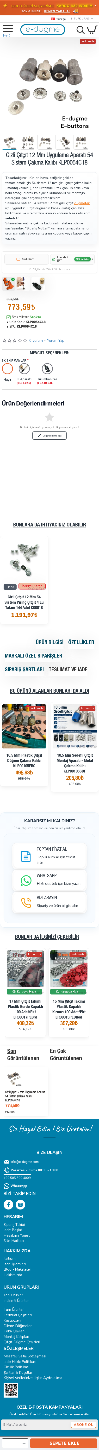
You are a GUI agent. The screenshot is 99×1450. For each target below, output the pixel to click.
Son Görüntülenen (23, 1055)
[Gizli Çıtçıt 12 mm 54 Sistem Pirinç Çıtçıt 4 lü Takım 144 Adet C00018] (24, 560)
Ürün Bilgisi (49, 643)
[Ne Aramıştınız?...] (79, 30)
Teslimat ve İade (68, 670)
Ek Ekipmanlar (14, 361)
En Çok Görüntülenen (66, 1055)
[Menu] (5, 30)
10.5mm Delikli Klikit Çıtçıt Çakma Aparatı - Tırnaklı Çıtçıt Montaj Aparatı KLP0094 (24, 771)
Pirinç (10, 587)
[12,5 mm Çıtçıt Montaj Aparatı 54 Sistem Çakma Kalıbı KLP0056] (75, 726)
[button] (63, 1443)
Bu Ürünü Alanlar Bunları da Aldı (49, 691)
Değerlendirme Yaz (52, 435)
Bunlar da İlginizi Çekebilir (47, 937)
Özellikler (81, 643)
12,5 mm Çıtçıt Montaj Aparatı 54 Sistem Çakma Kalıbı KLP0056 (74, 761)
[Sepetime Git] (92, 30)
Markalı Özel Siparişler (33, 656)
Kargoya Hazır (25, 753)
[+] (24, 1443)
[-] (6, 1443)
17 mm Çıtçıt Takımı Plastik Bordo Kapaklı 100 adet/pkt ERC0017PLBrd (25, 1010)
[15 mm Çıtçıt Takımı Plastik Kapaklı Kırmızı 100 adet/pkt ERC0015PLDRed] (68, 968)
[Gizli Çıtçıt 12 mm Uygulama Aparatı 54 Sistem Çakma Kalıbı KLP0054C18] (26, 1078)
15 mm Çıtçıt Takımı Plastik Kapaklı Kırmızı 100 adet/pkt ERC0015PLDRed (69, 1010)
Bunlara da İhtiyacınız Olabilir (49, 525)
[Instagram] (20, 1204)
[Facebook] (8, 1204)
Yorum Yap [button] (55, 340)
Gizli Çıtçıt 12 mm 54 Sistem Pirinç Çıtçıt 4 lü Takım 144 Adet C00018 (24, 602)
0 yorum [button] (36, 340)
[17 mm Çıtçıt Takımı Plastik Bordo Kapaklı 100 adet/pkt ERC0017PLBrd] (25, 968)
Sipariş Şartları (24, 670)
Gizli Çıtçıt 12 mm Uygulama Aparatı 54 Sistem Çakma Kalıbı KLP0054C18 (25, 1096)
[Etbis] (11, 1390)
